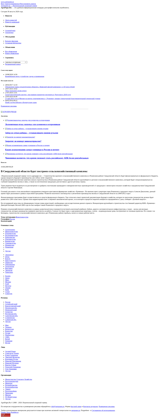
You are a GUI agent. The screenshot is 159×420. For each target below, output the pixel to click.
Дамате (7, 389)
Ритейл (7, 276)
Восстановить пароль (28, 4)
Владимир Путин (11, 359)
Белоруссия (9, 329)
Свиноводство (10, 243)
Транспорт (9, 272)
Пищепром (9, 247)
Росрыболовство (11, 385)
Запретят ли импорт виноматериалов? (23, 141)
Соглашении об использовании (103, 410)
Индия (7, 343)
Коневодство (10, 241)
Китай (7, 339)
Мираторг (9, 383)
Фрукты (8, 286)
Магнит (8, 395)
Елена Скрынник (11, 355)
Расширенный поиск (13, 64)
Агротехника (10, 230)
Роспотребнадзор (11, 387)
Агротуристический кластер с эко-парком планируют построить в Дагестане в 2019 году (38, 95)
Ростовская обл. (11, 314)
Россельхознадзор (11, 381)
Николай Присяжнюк (13, 361)
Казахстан (9, 331)
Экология (8, 270)
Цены (7, 257)
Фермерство (9, 245)
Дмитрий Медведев (12, 357)
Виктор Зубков (10, 365)
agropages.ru (75, 410)
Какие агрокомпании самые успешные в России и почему (32, 149)
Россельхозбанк (11, 391)
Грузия (7, 333)
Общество (9, 262)
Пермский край (11, 310)
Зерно (7, 278)
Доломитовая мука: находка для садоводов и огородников (32, 124)
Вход (3, 4)
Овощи (7, 288)
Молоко (8, 282)
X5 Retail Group (11, 397)
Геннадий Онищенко (13, 367)
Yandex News (5, 412)
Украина (8, 327)
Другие (8, 251)
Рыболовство (10, 237)
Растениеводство (11, 235)
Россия (7, 302)
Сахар (7, 292)
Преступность (10, 261)
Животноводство (11, 231)
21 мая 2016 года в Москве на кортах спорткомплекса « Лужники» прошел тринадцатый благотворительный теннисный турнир (52, 98)
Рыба (7, 290)
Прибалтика (9, 335)
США (7, 337)
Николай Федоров (12, 363)
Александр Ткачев (12, 353)
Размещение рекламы (9, 106)
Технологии (9, 266)
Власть (7, 259)
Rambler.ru (14, 412)
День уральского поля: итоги (15, 91)
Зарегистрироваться (12, 4)
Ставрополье (10, 318)
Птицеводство (10, 233)
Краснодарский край (13, 306)
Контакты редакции (90, 406)
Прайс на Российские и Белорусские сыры (21, 102)
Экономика (9, 255)
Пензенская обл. (11, 308)
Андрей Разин (10, 351)
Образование (10, 264)
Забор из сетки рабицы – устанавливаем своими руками (31, 133)
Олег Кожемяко (11, 369)
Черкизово (9, 393)
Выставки (9, 268)
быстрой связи (76, 406)
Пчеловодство (10, 239)
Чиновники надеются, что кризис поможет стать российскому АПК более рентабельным (46, 158)
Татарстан (9, 312)
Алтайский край (11, 304)
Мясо (7, 280)
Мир (7, 325)
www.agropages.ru (7, 2)
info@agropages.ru (57, 406)
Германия (8, 341)
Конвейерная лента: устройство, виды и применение (24, 76)
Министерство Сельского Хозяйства (18, 379)
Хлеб (7, 284)
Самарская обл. (10, 320)
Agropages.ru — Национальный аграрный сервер (19, 6)
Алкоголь (8, 293)
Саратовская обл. (11, 316)
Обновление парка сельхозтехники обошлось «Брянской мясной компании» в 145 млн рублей (40, 87)
